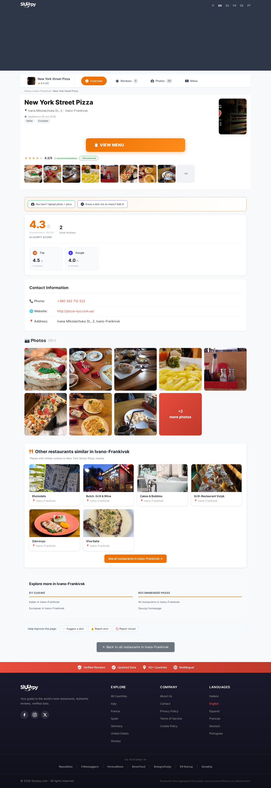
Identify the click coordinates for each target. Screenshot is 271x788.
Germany (117, 726)
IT (213, 5)
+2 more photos (180, 414)
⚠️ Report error (99, 628)
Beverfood (138, 766)
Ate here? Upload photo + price (54, 204)
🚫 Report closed (125, 628)
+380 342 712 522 (71, 301)
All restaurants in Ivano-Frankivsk (159, 601)
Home (27, 90)
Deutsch (214, 726)
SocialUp (207, 766)
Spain (114, 718)
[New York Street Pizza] (33, 174)
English (214, 703)
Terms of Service (171, 718)
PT (249, 5)
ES (227, 5)
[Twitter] (45, 715)
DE (241, 5)
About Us (166, 696)
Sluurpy (116, 741)
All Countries (119, 696)
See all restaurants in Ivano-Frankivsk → (135, 558)
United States (120, 733)
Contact (165, 703)
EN (220, 5)
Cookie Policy (169, 726)
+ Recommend (88, 158)
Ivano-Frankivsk (42, 90)
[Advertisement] (135, 39)
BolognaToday (162, 766)
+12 (186, 173)
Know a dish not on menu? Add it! (105, 204)
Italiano (214, 696)
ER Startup (186, 766)
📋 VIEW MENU (109, 145)
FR (234, 5)
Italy (113, 703)
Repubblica (65, 766)
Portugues (216, 733)
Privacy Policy (169, 711)
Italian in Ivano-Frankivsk (44, 601)
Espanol (214, 711)
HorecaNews (115, 766)
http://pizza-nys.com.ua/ (75, 311)
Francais (214, 718)
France (115, 711)
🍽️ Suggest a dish (73, 628)
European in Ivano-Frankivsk (46, 608)
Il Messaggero (90, 766)
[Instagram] (35, 715)
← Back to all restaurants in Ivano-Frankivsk (136, 647)
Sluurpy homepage (149, 608)
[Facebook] (24, 715)
